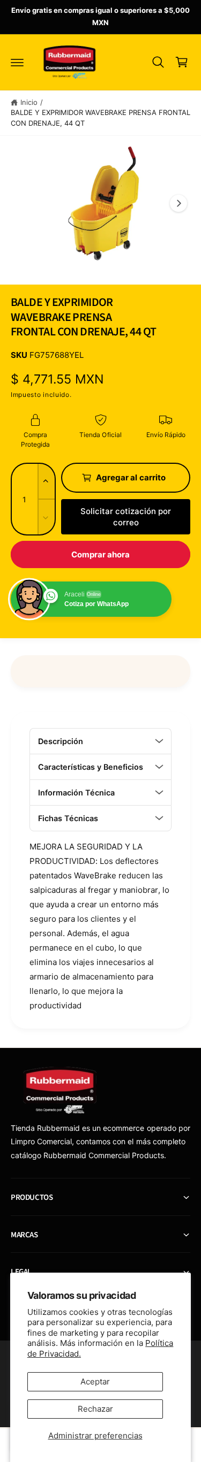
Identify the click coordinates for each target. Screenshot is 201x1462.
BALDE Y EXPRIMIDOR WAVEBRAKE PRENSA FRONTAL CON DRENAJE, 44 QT (100, 117)
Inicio (29, 102)
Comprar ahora (100, 554)
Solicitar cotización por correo (125, 516)
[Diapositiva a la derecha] (178, 203)
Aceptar (95, 1381)
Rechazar (95, 1409)
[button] (17, 62)
